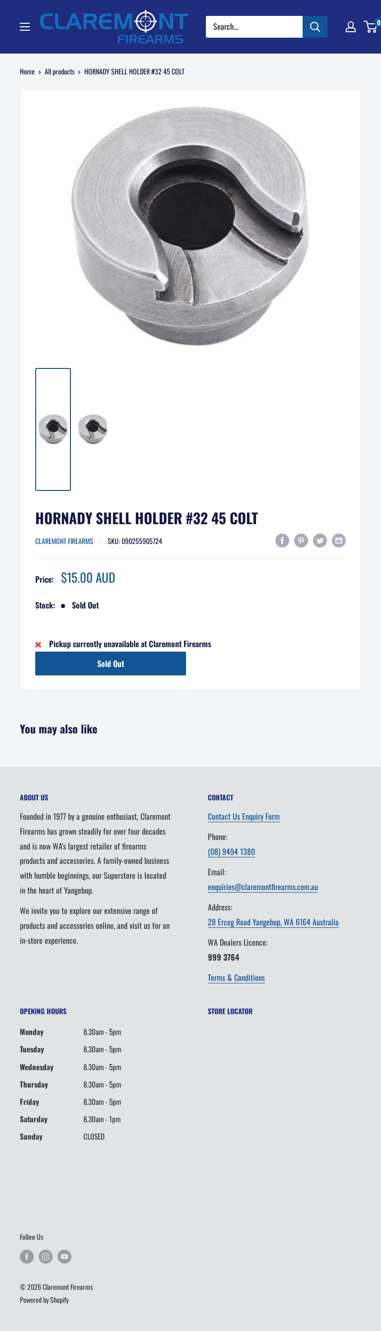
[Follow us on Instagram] (46, 1256)
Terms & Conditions (236, 977)
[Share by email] (339, 540)
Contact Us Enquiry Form (244, 816)
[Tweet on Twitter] (320, 540)
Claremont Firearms (64, 541)
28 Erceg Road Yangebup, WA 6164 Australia (273, 922)
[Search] (315, 27)
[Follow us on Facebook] (27, 1256)
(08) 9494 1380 (231, 851)
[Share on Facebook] (282, 540)
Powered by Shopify (44, 1299)
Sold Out (110, 663)
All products (59, 71)
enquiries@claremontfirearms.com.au (263, 887)
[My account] (351, 26)
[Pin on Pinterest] (301, 540)
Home (27, 71)
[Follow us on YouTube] (64, 1256)
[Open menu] (25, 27)
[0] (371, 27)
